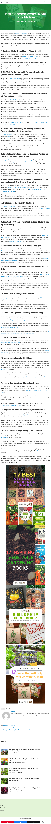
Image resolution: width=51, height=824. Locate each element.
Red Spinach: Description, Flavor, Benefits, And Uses (17, 730)
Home (1, 805)
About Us (2, 807)
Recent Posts (8, 708)
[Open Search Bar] (45, 2)
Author (3, 708)
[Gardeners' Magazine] (4, 2)
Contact (2, 810)
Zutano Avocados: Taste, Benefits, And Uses (15, 728)
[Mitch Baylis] (6, 719)
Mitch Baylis (14, 712)
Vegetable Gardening (9, 725)
